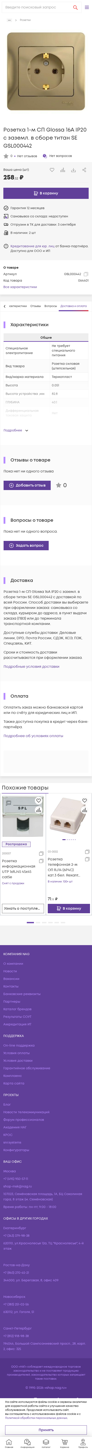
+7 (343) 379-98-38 (16, 1236)
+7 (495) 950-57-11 (15, 1179)
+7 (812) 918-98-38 (16, 1336)
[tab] (16, 306)
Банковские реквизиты (22, 994)
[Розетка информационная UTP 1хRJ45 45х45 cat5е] (23, 816)
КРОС (8, 1135)
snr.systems (12, 1142)
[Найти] (75, 7)
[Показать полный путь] (9, 20)
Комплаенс (12, 1076)
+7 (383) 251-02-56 (16, 1304)
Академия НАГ (15, 1127)
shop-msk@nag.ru (17, 1186)
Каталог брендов (17, 1009)
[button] (46, 71)
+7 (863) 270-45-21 (16, 1273)
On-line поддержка (19, 1045)
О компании (13, 964)
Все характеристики (20, 287)
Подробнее (13, 430)
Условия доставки (18, 1061)
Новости (10, 971)
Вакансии (11, 979)
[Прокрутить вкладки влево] (4, 306)
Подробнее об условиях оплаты (33, 736)
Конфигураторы (16, 1150)
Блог (7, 1105)
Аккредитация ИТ (17, 1024)
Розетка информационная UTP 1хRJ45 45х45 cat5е (18, 869)
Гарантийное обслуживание (26, 1068)
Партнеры (11, 1002)
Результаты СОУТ (17, 1017)
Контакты (11, 986)
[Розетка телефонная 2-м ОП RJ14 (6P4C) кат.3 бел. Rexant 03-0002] (69, 816)
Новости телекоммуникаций (26, 1112)
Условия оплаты (16, 1053)
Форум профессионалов (23, 1120)
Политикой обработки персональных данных (36, 1418)
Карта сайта (13, 1083)
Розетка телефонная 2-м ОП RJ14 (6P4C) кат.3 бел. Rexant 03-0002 (63, 867)
